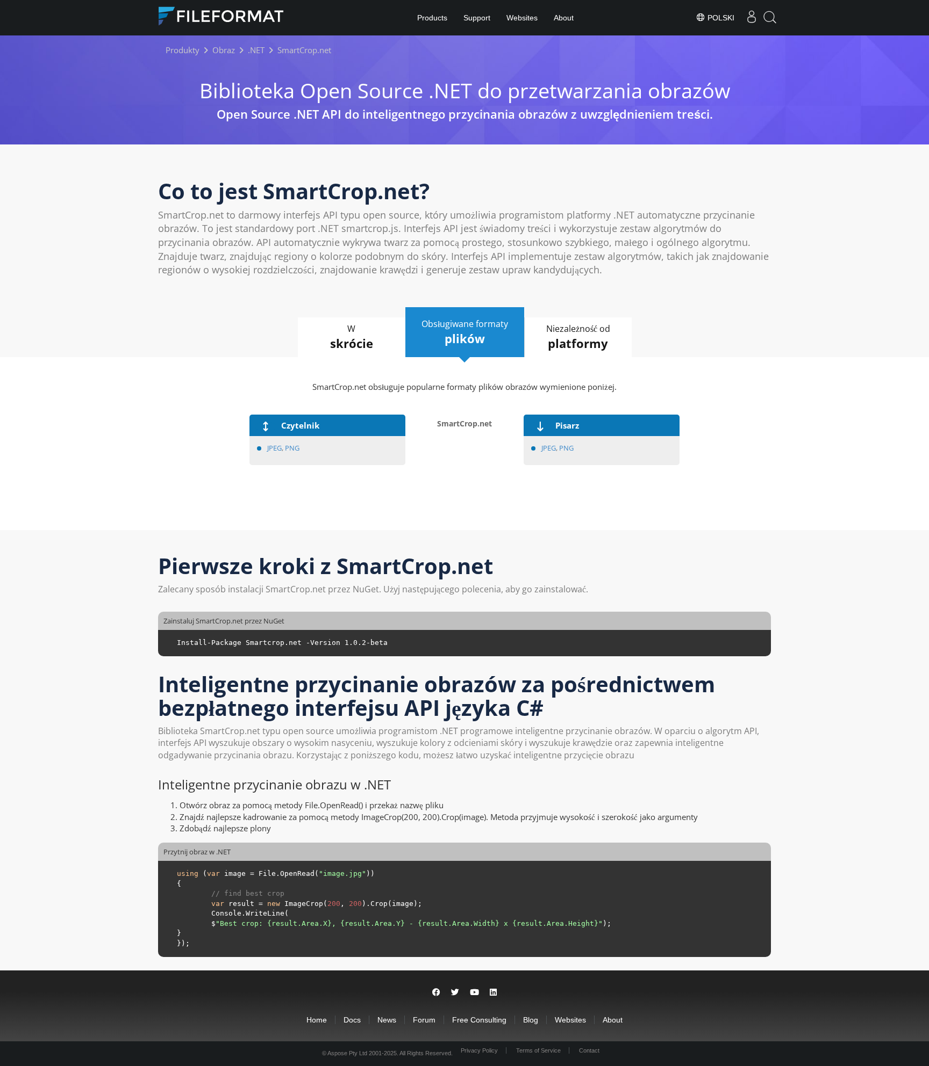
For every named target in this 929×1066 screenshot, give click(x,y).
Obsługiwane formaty (464, 332)
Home (316, 1020)
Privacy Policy (479, 1050)
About (564, 17)
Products (432, 17)
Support (476, 17)
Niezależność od (578, 337)
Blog (530, 1020)
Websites (522, 17)
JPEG (274, 448)
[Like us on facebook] (436, 992)
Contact (589, 1050)
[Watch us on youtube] (474, 992)
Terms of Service (538, 1050)
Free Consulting (479, 1020)
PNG (292, 448)
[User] (751, 18)
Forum (424, 1020)
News (386, 1020)
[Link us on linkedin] (493, 992)
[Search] (769, 17)
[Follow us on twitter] (455, 992)
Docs (352, 1020)
